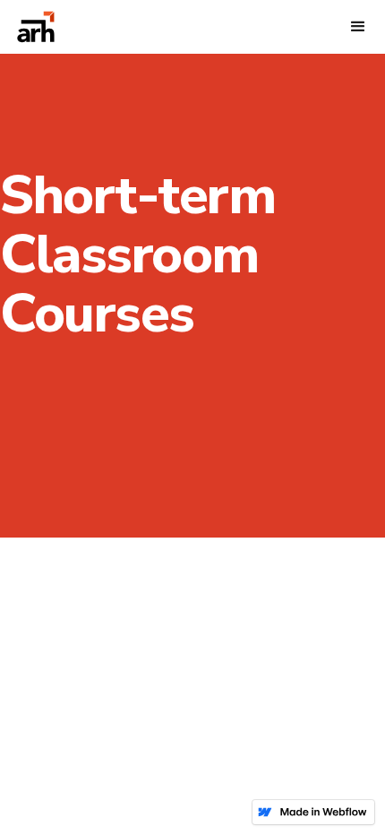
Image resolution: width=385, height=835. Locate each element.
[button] (358, 27)
